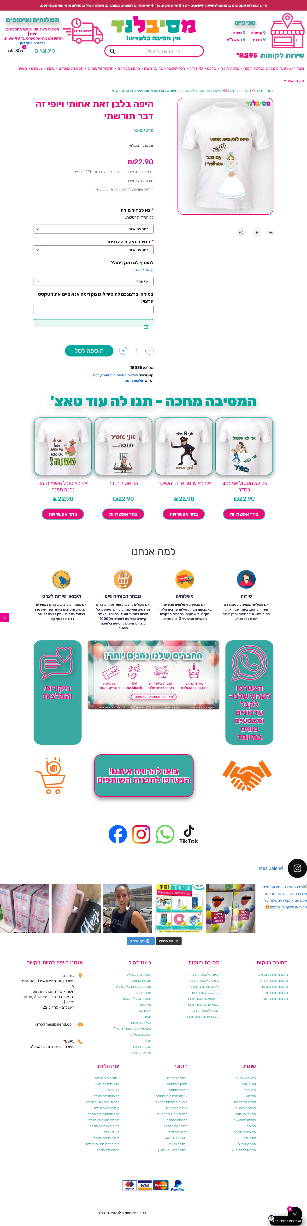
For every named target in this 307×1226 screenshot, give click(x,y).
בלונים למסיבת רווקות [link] (205, 987)
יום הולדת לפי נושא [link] (107, 1084)
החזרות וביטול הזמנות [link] (137, 999)
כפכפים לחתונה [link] (177, 1120)
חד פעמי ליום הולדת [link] (106, 1096)
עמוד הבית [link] (265, 90)
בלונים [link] (211, 68)
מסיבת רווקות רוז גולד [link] (273, 981)
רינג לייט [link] (250, 1090)
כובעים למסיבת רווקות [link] (204, 1011)
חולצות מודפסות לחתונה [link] (202, 90)
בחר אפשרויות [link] (244, 514)
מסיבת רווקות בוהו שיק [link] (273, 975)
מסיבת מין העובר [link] (245, 1132)
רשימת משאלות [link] (140, 1035)
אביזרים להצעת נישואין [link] (173, 1150)
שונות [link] (50, 68)
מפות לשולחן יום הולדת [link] (104, 1126)
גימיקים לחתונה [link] (177, 1084)
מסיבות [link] (251, 1126)
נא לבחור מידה (135, 210)
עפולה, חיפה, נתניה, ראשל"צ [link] (52, 1046)
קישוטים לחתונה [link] (177, 1108)
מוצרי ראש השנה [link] (292, 68)
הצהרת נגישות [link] (141, 1047)
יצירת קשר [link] (144, 1011)
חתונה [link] (248, 68)
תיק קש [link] (251, 1096)
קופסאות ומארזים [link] (71, 68)
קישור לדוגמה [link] (143, 269)
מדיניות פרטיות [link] (141, 1053)
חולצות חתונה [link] (134, 381)
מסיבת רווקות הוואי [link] (275, 999)
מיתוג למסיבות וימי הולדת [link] (102, 1144)
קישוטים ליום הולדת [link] (106, 1108)
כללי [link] (96, 375)
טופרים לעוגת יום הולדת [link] (103, 1120)
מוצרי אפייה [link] (111, 1132)
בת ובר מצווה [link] (153, 68)
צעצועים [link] (36, 68)
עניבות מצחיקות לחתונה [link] (172, 1096)
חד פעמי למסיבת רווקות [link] (203, 999)
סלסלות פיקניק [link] (246, 1108)
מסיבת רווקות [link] (229, 68)
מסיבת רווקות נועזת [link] (275, 987)
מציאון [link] (22, 68)
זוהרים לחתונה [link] (178, 1090)
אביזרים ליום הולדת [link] (107, 1078)
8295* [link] (68, 1041)
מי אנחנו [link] (145, 1005)
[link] (4, 617)
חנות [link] (247, 90)
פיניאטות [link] (113, 1090)
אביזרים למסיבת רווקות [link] (204, 975)
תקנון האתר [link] (295, 81)
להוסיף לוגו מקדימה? (132, 262)
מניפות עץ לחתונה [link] (176, 1126)
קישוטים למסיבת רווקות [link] (204, 981)
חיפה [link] (237, 33)
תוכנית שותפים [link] (141, 981)
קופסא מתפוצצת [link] (244, 1120)
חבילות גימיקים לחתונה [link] (172, 1114)
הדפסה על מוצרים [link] (100, 68)
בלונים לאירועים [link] (246, 1078)
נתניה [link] (256, 39)
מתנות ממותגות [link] (129, 68)
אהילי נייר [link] (250, 1138)
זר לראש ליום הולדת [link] (106, 1138)
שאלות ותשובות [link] (141, 1023)
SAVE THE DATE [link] (176, 1138)
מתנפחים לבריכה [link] (266, 68)
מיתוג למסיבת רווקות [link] (205, 993)
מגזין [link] (148, 1041)
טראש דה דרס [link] (178, 1132)
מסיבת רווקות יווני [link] (276, 993)
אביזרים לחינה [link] (178, 1144)
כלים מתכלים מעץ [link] (244, 1150)
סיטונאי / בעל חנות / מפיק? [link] (132, 1029)
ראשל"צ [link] (234, 39)
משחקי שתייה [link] (247, 1144)
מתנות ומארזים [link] (246, 1114)
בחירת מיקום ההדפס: (128, 242)
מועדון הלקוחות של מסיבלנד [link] (132, 987)
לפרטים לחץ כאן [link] (33, 43)
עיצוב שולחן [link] (248, 1084)
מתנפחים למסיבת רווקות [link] (203, 1017)
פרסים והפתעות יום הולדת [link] (102, 1102)
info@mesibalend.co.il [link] (54, 1024)
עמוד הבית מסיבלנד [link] (138, 975)
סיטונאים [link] (45, 50)
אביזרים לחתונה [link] (177, 1078)
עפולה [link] (256, 33)
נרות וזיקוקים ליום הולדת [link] (103, 1114)
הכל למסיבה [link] (176, 68)
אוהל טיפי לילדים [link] (245, 1102)
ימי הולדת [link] (196, 68)
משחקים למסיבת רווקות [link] (203, 1005)
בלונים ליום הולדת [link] (107, 1150)
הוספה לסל (89, 351)
